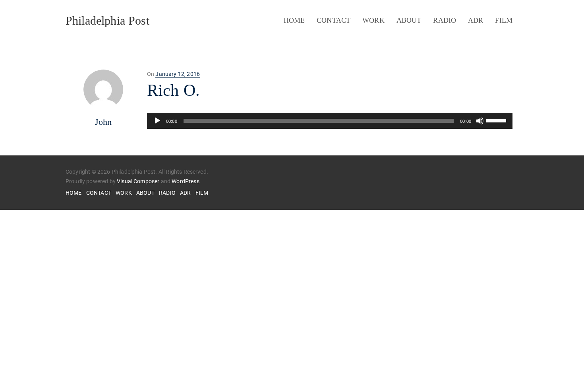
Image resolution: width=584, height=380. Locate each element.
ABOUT (409, 20)
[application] (329, 121)
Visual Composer (138, 181)
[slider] (497, 120)
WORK (373, 20)
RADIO (444, 20)
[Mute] (480, 121)
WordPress (185, 181)
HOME (294, 20)
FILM (503, 20)
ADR (475, 20)
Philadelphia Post (107, 20)
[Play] (157, 121)
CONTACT (333, 20)
